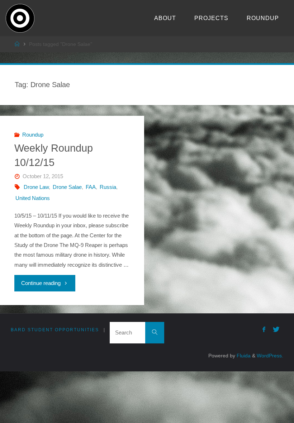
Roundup (32, 135)
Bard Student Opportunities (55, 329)
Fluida (243, 355)
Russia (108, 187)
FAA (91, 187)
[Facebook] (264, 329)
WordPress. (270, 355)
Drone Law (36, 187)
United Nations (32, 198)
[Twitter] (276, 329)
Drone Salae (67, 187)
